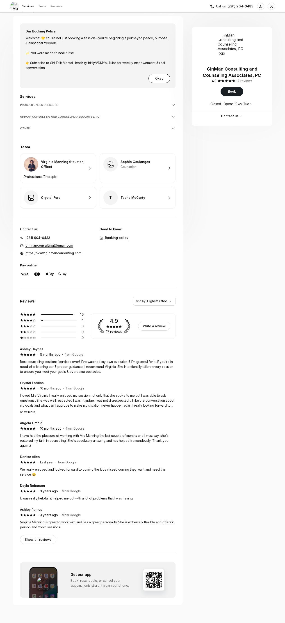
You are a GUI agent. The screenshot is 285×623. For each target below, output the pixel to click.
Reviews (56, 6)
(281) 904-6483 (240, 6)
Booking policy (116, 238)
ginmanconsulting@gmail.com (49, 245)
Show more (27, 412)
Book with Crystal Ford (58, 197)
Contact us (230, 116)
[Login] (271, 6)
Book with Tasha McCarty (137, 197)
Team (42, 6)
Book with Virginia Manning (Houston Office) (58, 168)
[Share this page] (260, 6)
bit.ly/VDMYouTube (102, 63)
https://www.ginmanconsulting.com (53, 253)
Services (28, 6)
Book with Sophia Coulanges (137, 168)
